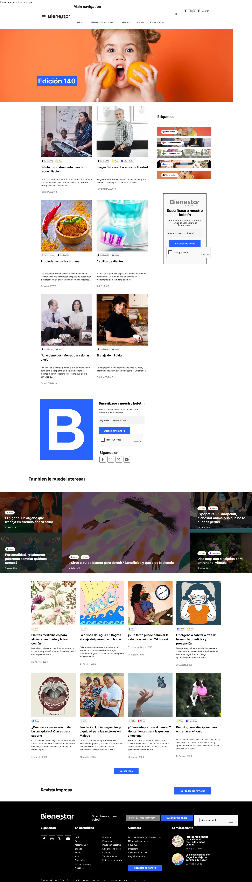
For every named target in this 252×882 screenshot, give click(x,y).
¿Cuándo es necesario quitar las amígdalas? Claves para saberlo (51, 731)
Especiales (156, 22)
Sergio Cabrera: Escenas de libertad (122, 167)
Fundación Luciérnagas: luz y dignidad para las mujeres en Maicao (100, 731)
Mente (125, 22)
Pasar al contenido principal (16, 2)
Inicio (77, 837)
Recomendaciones (173, 143)
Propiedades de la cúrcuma (60, 261)
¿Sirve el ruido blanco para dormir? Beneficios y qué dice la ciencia (121, 563)
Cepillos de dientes (110, 261)
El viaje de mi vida (109, 355)
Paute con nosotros (111, 845)
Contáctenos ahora (145, 867)
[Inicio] (57, 16)
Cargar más (126, 770)
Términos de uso (110, 856)
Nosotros (79, 868)
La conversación (172, 153)
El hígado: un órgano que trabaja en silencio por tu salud (29, 520)
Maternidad (170, 132)
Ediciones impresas (111, 848)
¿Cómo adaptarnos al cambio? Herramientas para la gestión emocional (149, 731)
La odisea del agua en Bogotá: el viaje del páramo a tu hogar (198, 857)
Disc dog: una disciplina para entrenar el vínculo (220, 561)
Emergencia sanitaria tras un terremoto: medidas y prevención (196, 639)
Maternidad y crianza (102, 22)
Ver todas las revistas (192, 790)
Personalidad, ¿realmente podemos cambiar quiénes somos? (26, 559)
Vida (139, 22)
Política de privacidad (112, 860)
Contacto (106, 852)
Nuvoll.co (139, 880)
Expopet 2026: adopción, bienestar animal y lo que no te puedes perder (221, 518)
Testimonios (170, 175)
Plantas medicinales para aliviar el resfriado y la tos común (49, 639)
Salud (79, 22)
